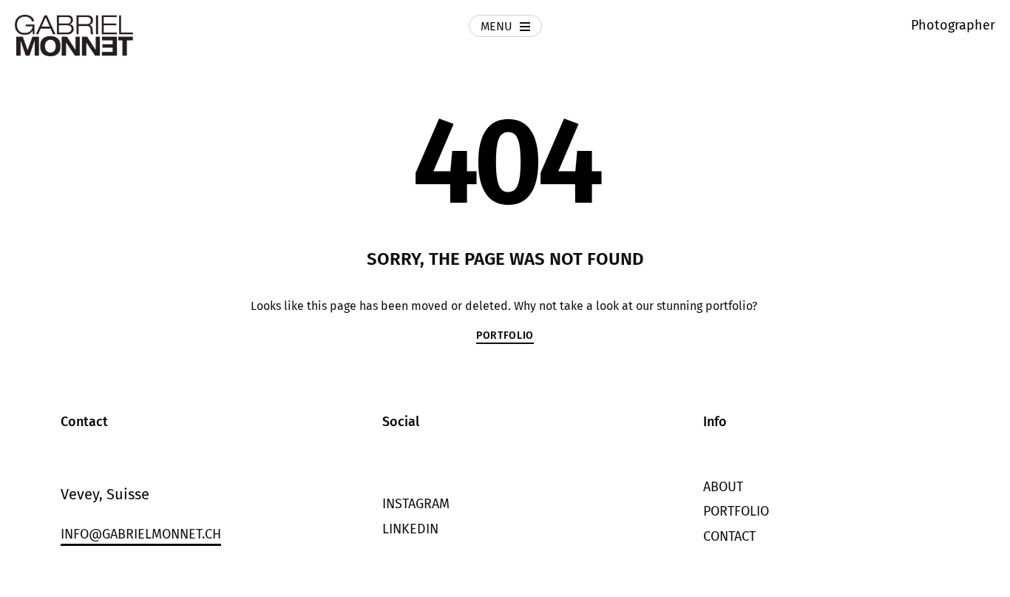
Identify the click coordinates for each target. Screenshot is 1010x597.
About (723, 487)
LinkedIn (410, 529)
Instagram (416, 504)
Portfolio (736, 511)
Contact (729, 536)
